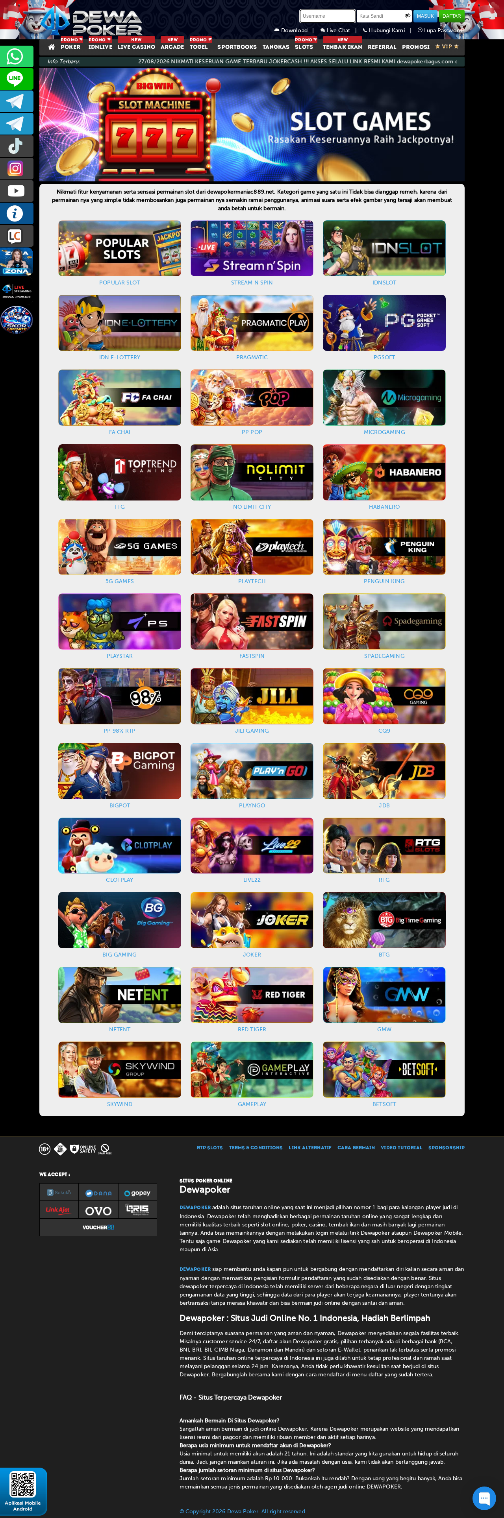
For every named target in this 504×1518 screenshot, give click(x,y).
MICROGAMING (384, 432)
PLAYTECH (252, 581)
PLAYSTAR (120, 656)
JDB (384, 806)
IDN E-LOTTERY (119, 357)
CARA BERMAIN (356, 1148)
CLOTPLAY (119, 880)
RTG (384, 880)
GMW (384, 1029)
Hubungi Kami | (392, 30)
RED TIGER (252, 1029)
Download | (300, 30)
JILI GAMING (252, 731)
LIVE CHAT (16, 236)
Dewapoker (195, 1208)
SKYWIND (119, 1104)
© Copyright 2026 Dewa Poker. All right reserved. (243, 1511)
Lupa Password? (443, 30)
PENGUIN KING (384, 581)
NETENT (120, 1029)
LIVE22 (252, 880)
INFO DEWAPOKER (16, 213)
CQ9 (384, 731)
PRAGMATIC (252, 357)
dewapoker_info (16, 124)
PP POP (252, 432)
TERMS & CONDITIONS (256, 1148)
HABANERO (384, 507)
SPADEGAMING (384, 656)
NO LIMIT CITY (252, 507)
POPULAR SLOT (119, 283)
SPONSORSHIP (446, 1148)
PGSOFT (384, 357)
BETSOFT (384, 1104)
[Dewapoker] (92, 19)
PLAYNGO (252, 806)
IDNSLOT (384, 283)
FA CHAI (120, 432)
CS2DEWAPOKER (16, 79)
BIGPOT (119, 806)
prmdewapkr (16, 146)
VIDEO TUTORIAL (401, 1148)
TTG (119, 507)
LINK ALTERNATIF (310, 1148)
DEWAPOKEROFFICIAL (16, 191)
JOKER (252, 955)
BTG (384, 955)
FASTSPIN (252, 656)
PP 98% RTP (119, 731)
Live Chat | (344, 30)
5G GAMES (120, 581)
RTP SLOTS (210, 1148)
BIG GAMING (119, 955)
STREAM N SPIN (252, 283)
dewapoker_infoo (16, 101)
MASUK (425, 16)
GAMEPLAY (252, 1104)
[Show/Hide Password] (407, 15)
